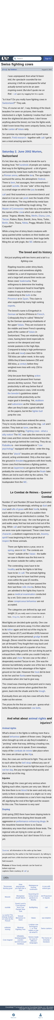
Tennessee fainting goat (7, 887)
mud (4, 509)
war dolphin (46, 918)
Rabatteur (7, 445)
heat (37, 672)
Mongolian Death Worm (20, 897)
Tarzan (5, 219)
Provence (12, 299)
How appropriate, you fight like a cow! (20, 887)
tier (31, 175)
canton (11, 129)
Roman (7, 175)
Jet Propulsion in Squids (46, 897)
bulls (28, 295)
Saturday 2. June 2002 (16, 151)
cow (21, 212)
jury (33, 189)
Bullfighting (33, 907)
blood (24, 790)
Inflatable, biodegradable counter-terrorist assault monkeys (20, 940)
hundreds (24, 165)
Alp (30, 754)
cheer (20, 658)
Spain (25, 299)
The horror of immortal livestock (46, 940)
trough (42, 691)
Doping (6, 809)
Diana (42, 216)
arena (14, 175)
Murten (36, 151)
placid (17, 454)
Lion (48, 216)
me (18, 617)
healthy (11, 569)
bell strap (26, 763)
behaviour (14, 736)
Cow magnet (7, 940)
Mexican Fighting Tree (20, 928)
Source (5, 850)
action (37, 376)
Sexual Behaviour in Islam (20, 918)
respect (5, 541)
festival (41, 179)
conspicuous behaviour (25, 601)
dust (45, 505)
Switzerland (8, 103)
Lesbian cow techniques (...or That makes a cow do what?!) (33, 928)
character (6, 534)
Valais (21, 129)
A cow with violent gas (46, 887)
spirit (4, 537)
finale (43, 471)
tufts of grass (17, 509)
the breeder (13, 393)
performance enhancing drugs (31, 821)
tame (25, 427)
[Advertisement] (27, 28)
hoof (36, 509)
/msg (14, 617)
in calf (21, 573)
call (15, 94)
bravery (44, 534)
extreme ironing (8, 928)
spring (11, 550)
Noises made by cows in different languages (33, 940)
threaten (20, 461)
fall (24, 550)
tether (10, 629)
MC (31, 242)
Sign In (48, 59)
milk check (27, 587)
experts (11, 306)
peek (25, 198)
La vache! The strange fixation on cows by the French (7, 918)
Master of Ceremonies (13, 209)
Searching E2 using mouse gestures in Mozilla (33, 897)
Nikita (25, 223)
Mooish (7, 897)
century (23, 364)
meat (22, 353)
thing (5, 70)
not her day (7, 770)
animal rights (37, 718)
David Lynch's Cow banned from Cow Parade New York (20, 907)
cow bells (36, 708)
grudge (37, 636)
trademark (25, 281)
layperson (19, 468)
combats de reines (23, 751)
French (40, 314)
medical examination (25, 594)
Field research (19, 137)
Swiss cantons (46, 928)
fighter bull (37, 411)
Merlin (34, 216)
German (12, 314)
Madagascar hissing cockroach (33, 887)
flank (22, 675)
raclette (15, 186)
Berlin (5, 223)
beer (13, 182)
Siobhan (13, 70)
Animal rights (9, 728)
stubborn (39, 400)
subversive (17, 404)
